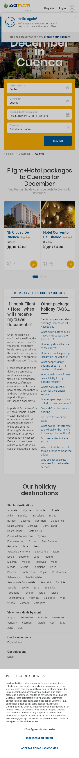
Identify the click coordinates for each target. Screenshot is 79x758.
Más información (29, 721)
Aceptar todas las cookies (39, 748)
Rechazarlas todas (39, 738)
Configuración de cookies (40, 729)
